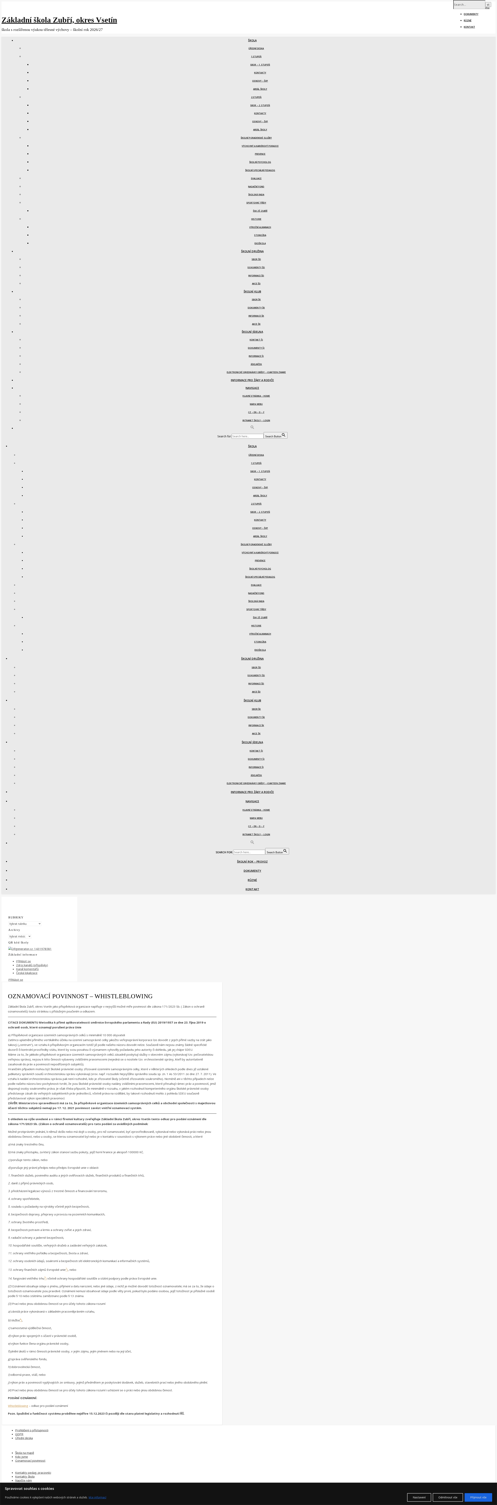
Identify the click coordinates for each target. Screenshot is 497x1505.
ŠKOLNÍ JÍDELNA (252, 332)
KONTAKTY (260, 72)
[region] (248, 1494)
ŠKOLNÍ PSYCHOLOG (260, 162)
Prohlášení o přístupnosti (31, 1430)
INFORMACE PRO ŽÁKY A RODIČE (252, 380)
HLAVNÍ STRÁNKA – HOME (256, 395)
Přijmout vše (478, 1497)
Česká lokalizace (26, 973)
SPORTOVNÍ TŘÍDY (256, 202)
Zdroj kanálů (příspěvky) (32, 965)
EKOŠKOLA (260, 243)
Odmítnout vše (447, 1497)
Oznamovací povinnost (30, 1460)
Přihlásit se (23, 961)
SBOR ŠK (256, 299)
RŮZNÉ (468, 20)
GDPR (19, 1434)
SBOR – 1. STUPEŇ (260, 64)
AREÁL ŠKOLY (260, 88)
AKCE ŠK (256, 323)
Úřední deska (24, 1438)
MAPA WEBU (256, 404)
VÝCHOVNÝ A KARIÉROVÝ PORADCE (260, 145)
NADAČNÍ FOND (256, 186)
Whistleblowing (18, 1406)
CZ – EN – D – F (256, 412)
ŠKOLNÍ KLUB (252, 291)
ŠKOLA (252, 40)
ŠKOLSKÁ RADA (256, 194)
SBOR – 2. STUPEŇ (260, 105)
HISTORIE (256, 218)
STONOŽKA (260, 235)
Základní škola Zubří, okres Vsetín (59, 20)
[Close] (493, 1486)
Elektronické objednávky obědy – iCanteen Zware (256, 372)
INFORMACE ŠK (256, 315)
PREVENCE (260, 153)
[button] (252, 428)
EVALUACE (256, 178)
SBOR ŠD (256, 259)
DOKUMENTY (471, 14)
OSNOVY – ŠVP (260, 80)
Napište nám (23, 1480)
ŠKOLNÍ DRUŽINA (252, 251)
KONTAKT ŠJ (256, 339)
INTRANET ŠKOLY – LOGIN (256, 420)
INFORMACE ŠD (256, 275)
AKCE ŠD (256, 283)
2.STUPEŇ (256, 97)
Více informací (97, 1497)
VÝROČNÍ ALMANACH (260, 227)
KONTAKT (469, 27)
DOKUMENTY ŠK (256, 307)
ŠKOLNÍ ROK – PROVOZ (252, 861)
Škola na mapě (24, 1453)
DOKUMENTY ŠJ (256, 347)
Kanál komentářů (27, 969)
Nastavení (419, 1497)
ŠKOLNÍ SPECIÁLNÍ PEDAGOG (260, 170)
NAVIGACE (252, 388)
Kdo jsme (21, 1457)
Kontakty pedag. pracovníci (33, 1472)
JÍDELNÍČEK (256, 364)
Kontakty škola (25, 1476)
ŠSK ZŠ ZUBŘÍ (260, 210)
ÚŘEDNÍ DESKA (256, 48)
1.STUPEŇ (256, 56)
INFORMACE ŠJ (256, 356)
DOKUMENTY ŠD (256, 267)
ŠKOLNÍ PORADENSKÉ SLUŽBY (256, 137)
